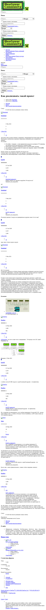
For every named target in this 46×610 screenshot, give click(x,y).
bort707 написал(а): (10, 212)
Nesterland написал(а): (11, 179)
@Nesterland (4, 339)
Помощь (8, 585)
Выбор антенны (12, 541)
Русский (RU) (9, 578)
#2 (6, 176)
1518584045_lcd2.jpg (11, 312)
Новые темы (5, 537)
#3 (6, 209)
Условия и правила (10, 582)
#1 (6, 135)
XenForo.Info (12, 593)
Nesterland (14, 99)
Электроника (9, 547)
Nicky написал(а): (10, 492)
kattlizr (7, 573)
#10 (6, 490)
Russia (7, 434)
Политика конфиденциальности (13, 583)
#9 (6, 440)
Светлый (8, 577)
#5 (6, 267)
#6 (6, 337)
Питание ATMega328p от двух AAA (14, 550)
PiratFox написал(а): (10, 443)
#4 (6, 239)
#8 (6, 405)
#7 (6, 379)
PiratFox (3, 320)
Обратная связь (9, 581)
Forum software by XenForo (15, 590)
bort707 (3, 159)
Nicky (2, 421)
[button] (2, 37)
